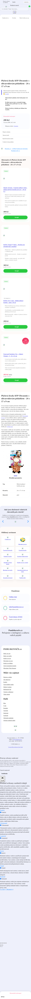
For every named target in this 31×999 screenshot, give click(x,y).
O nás (4, 705)
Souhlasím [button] (4, 773)
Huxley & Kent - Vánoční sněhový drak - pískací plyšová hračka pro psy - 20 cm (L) (15, 189)
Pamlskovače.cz (5, 17)
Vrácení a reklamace (8, 692)
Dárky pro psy (6, 653)
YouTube (5, 710)
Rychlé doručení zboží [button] (8, 138)
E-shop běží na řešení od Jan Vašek (15, 747)
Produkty (14, 17)
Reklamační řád (7, 689)
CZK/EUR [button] (26, 2)
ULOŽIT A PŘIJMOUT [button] (6, 889)
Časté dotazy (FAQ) (15, 617)
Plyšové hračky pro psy (24, 17)
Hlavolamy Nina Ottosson (9, 668)
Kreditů (16, 126)
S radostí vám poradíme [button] (8, 142)
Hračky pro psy (7, 658)
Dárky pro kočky (7, 656)
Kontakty (5, 708)
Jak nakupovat (6, 679)
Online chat (13, 597)
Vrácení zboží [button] (6, 135)
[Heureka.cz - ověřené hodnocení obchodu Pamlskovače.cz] (15, 149)
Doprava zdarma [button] (6, 132)
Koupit (16, 217)
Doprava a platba (7, 677)
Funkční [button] (2, 810)
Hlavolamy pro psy (8, 661)
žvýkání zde (10, 426)
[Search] (14, 12)
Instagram (5, 713)
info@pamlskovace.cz (16, 607)
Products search (14, 5)
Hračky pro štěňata (8, 663)
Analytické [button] (3, 836)
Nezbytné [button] (2, 877)
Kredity (14, 1)
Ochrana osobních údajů (9, 720)
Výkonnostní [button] (3, 823)
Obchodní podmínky (8, 718)
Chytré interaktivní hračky (9, 665)
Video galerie (6, 694)
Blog (4, 703)
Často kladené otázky (8, 684)
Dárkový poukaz (7, 687)
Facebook (5, 715)
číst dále (7, 94)
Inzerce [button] (2, 851)
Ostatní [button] (2, 866)
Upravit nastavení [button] (5, 770)
